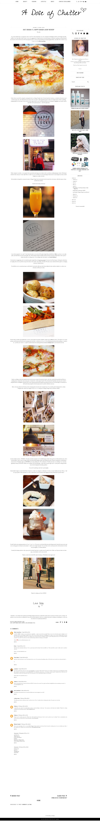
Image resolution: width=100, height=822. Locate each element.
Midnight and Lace (34, 388)
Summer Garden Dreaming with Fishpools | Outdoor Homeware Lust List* (80, 170)
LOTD (26, 622)
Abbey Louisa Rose (17, 632)
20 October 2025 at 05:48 (23, 747)
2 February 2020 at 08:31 (24, 698)
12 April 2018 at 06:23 (24, 657)
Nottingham (30, 622)
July (74, 182)
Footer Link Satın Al (17, 737)
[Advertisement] (38, 782)
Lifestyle (43, 1)
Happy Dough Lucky (31, 544)
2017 (73, 199)
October (74, 179)
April (74, 186)
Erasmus (15, 738)
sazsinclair (16, 668)
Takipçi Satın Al (17, 736)
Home (17, 1)
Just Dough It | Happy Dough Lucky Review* (81, 192)
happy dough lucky (17, 622)
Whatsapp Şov (16, 751)
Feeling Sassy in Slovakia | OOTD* (79, 190)
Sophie (21, 254)
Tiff (25, 254)
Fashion (34, 1)
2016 (73, 201)
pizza (34, 622)
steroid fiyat (16, 752)
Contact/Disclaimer (64, 1)
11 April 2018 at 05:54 (26, 632)
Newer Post (15, 796)
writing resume (17, 698)
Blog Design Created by (50, 819)
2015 (73, 203)
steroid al (15, 750)
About (52, 1)
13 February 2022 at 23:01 (23, 715)
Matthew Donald (17, 724)
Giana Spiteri (16, 657)
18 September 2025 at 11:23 (24, 733)
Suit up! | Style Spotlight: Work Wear (80, 130)
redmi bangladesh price (30, 709)
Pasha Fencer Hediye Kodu (19, 739)
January (74, 197)
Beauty (25, 1)
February (74, 195)
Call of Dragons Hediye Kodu (19, 741)
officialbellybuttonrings (36, 727)
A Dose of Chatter (51, 815)
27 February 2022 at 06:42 (26, 724)
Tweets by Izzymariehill (80, 206)
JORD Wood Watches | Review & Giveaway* (80, 153)
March (74, 194)
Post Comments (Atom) (25, 804)
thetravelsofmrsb (17, 690)
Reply (15, 641)
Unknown (16, 681)
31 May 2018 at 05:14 (25, 690)
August (74, 181)
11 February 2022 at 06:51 (23, 706)
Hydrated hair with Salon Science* (80, 108)
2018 (73, 178)
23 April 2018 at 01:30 (22, 681)
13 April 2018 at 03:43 (22, 668)
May (74, 184)
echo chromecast (35, 718)
